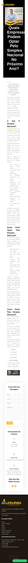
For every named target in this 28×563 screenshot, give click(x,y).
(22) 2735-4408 (5, 543)
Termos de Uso (5, 534)
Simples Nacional (13, 128)
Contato (3, 527)
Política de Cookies (6, 532)
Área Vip (3, 529)
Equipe (3, 525)
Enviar (9, 423)
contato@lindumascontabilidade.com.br (10, 546)
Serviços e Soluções (6, 523)
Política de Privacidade (6, 530)
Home (3, 521)
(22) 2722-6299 (5, 545)
